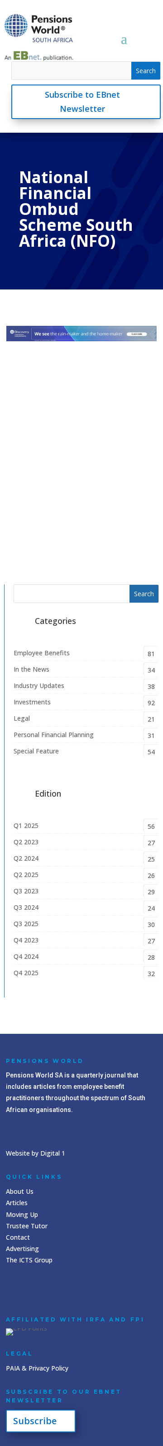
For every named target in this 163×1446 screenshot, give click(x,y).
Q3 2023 (26, 891)
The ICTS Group (29, 1260)
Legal (22, 718)
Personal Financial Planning (54, 734)
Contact (18, 1237)
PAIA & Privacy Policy (37, 1368)
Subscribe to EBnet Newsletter (82, 101)
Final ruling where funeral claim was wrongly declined (74, 500)
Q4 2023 (26, 940)
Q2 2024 (26, 858)
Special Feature (36, 751)
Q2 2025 (26, 874)
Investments (32, 702)
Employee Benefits (42, 652)
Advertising (22, 1248)
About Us (20, 1191)
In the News (31, 669)
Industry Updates (91, 513)
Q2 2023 (26, 842)
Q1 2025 (26, 825)
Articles (17, 1202)
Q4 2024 (26, 956)
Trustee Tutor (27, 1226)
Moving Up (22, 1214)
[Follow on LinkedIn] (15, 1289)
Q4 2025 (26, 972)
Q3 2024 (26, 907)
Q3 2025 (25, 534)
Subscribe (35, 1421)
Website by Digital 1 (35, 1153)
